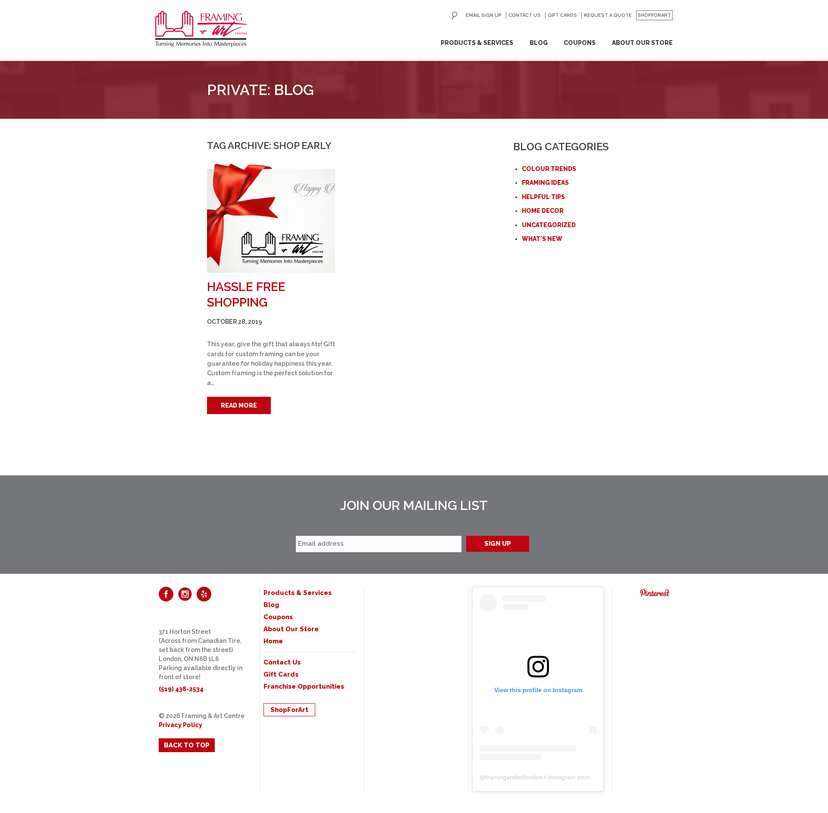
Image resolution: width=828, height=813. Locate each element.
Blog (539, 42)
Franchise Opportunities (303, 686)
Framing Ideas (545, 182)
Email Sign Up (484, 15)
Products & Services (477, 42)
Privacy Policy (180, 724)
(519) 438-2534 (181, 689)
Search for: (455, 15)
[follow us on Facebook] (166, 594)
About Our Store (642, 42)
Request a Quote (608, 15)
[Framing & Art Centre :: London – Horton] (201, 29)
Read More (239, 405)
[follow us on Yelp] (204, 594)
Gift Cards (562, 15)
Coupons (580, 42)
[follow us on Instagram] (185, 594)
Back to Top (187, 745)
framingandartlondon (514, 777)
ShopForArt (654, 15)
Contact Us (524, 15)
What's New (542, 238)
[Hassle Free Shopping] (271, 218)
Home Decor (543, 210)
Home (273, 641)
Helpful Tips (543, 196)
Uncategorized (549, 224)
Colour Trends (549, 168)
